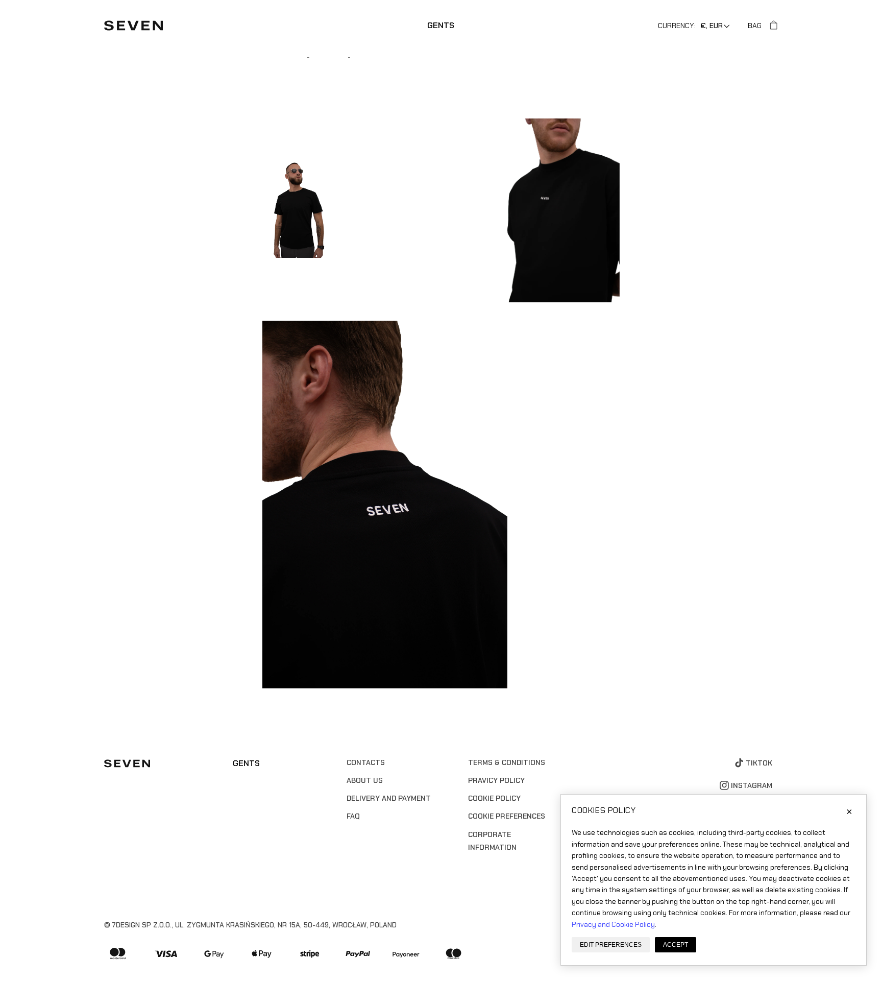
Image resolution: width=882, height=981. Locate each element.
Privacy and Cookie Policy (613, 924)
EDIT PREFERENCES (611, 944)
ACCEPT (675, 944)
